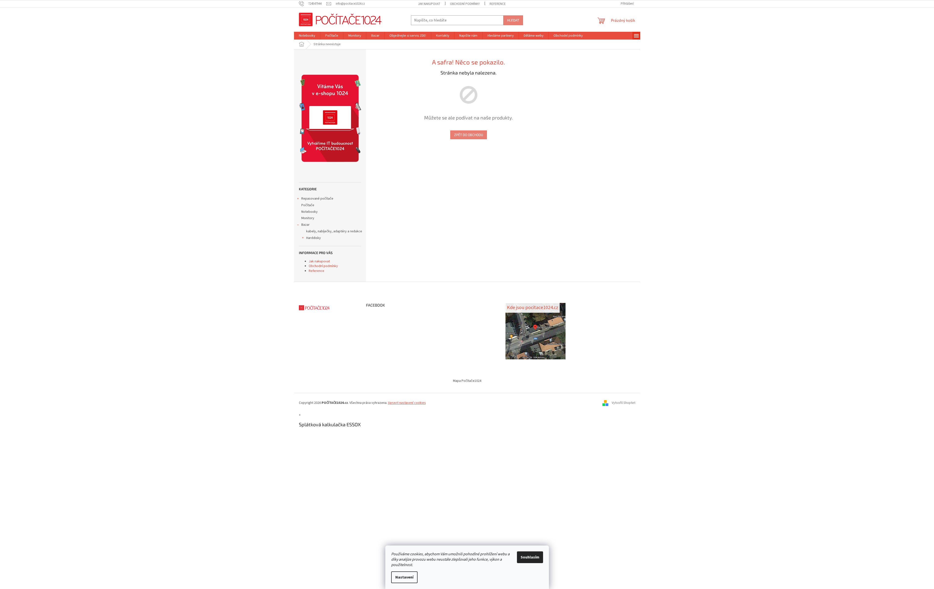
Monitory (307, 218)
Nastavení (404, 577)
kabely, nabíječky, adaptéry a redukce (334, 231)
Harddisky (313, 238)
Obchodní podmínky (465, 4)
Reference (498, 4)
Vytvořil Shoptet (623, 402)
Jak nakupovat (429, 4)
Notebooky (309, 211)
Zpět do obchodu (468, 135)
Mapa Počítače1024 (467, 380)
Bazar (305, 224)
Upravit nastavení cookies (407, 402)
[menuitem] (307, 36)
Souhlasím (530, 557)
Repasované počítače (317, 198)
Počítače (307, 205)
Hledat (513, 20)
